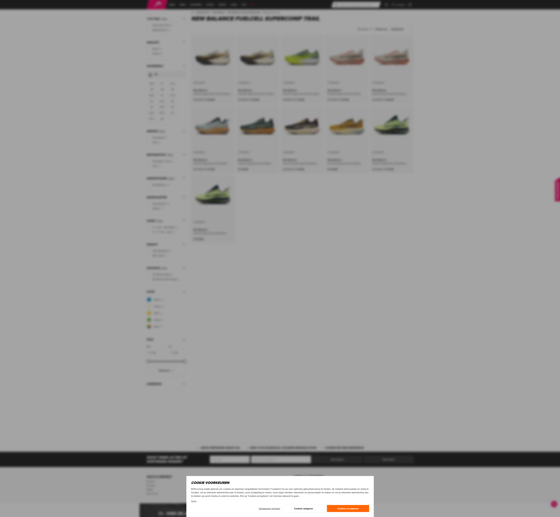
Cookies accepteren (348, 508)
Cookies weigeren (303, 508)
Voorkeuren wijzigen (269, 508)
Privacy (194, 501)
